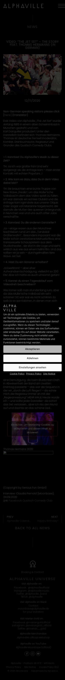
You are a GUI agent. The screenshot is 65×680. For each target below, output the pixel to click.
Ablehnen (32, 358)
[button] (60, 308)
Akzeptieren (32, 349)
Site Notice (49, 373)
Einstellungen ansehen (32, 367)
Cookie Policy (17, 373)
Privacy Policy (34, 373)
